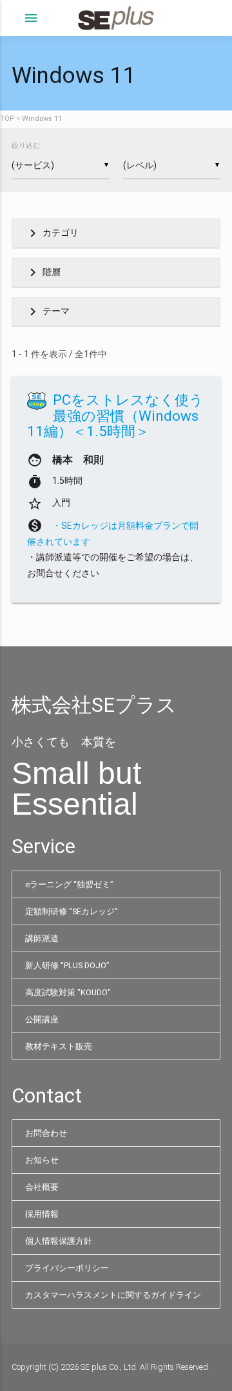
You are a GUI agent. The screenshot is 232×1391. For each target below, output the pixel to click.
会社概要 (42, 1187)
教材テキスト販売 (58, 1046)
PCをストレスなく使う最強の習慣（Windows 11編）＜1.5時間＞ (115, 415)
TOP (7, 118)
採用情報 (42, 1214)
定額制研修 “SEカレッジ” (71, 911)
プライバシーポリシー (67, 1268)
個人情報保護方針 (58, 1241)
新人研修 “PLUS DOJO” (67, 965)
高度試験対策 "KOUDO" (68, 992)
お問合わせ (46, 1133)
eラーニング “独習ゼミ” (69, 884)
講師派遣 (42, 938)
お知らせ (42, 1160)
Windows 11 (42, 118)
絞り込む (26, 145)
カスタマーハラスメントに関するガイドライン (113, 1295)
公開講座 (42, 1019)
